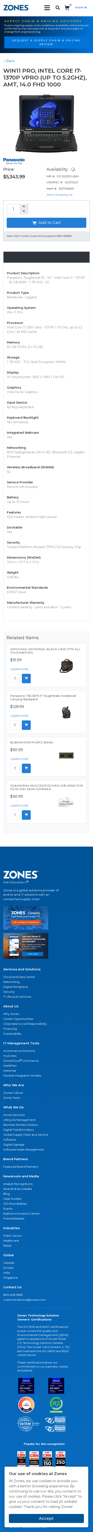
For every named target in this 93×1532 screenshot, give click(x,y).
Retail (7, 1245)
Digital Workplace (15, 986)
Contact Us (12, 1287)
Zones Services (14, 1115)
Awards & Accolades (17, 1188)
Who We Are (13, 1085)
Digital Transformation (18, 1129)
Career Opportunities (18, 1018)
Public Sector (12, 1235)
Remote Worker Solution (20, 1124)
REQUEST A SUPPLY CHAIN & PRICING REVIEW (46, 42)
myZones (9, 1055)
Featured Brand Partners (20, 1166)
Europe (8, 1267)
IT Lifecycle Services (17, 996)
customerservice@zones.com (24, 1299)
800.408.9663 (13, 1294)
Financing (10, 1028)
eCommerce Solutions (19, 1050)
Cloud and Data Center (19, 977)
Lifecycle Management (19, 1119)
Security (9, 991)
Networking (11, 982)
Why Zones (11, 1014)
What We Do (13, 1107)
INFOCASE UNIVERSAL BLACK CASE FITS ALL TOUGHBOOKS (45, 650)
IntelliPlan (10, 1065)
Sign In (81, 7)
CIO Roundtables (15, 1203)
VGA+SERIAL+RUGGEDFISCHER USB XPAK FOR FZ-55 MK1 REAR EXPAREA (46, 787)
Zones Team (12, 1097)
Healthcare (11, 1240)
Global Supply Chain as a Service (25, 1134)
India (6, 1272)
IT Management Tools (21, 1043)
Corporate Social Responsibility (25, 1023)
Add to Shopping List (59, 194)
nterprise (9, 1070)
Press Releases (13, 1218)
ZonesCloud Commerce (21, 1060)
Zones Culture (13, 1092)
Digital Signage (13, 1144)
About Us (10, 1006)
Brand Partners (15, 1159)
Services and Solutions (21, 969)
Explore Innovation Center (21, 1213)
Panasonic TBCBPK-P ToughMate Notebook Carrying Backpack (43, 697)
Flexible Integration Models (22, 1075)
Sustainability (12, 1033)
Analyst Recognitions (17, 1184)
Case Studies (12, 1198)
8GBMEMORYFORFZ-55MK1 (31, 742)
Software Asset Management (23, 1149)
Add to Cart (49, 222)
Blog (6, 1193)
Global (8, 1255)
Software (9, 1139)
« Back (9, 61)
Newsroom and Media (21, 1176)
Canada (8, 1262)
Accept (46, 1518)
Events (8, 1208)
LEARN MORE (19, 669)
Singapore (10, 1277)
